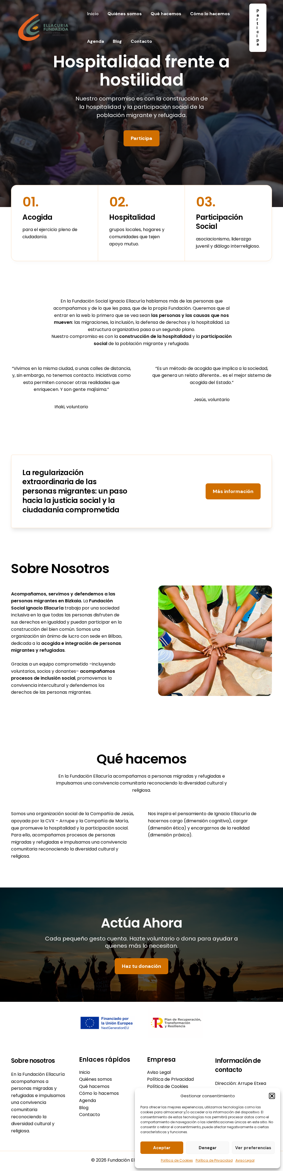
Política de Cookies (177, 1160)
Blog (117, 41)
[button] (272, 1096)
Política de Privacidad (214, 1160)
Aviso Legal (245, 1160)
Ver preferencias (253, 1148)
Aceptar (162, 1148)
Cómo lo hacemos (210, 14)
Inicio (93, 14)
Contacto (141, 41)
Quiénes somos (125, 14)
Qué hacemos (166, 14)
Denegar (208, 1148)
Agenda (95, 41)
